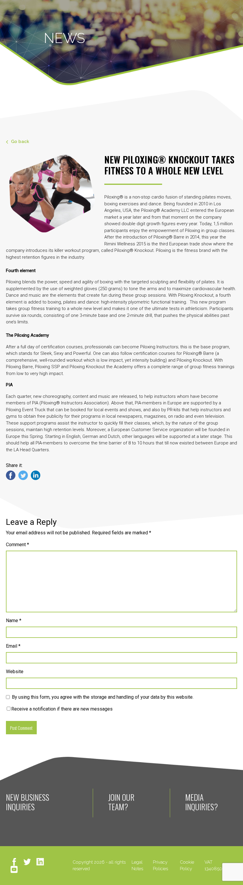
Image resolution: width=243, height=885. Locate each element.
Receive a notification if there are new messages (62, 709)
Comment (17, 544)
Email (13, 646)
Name (13, 620)
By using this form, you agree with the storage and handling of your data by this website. (103, 697)
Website (14, 671)
